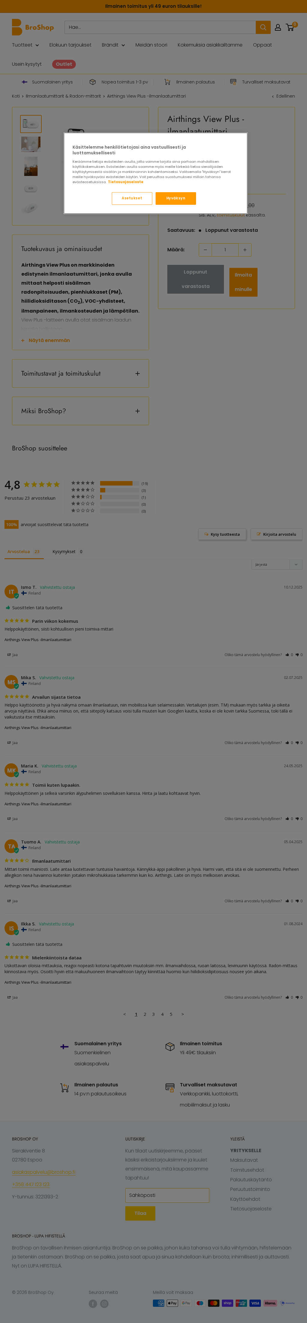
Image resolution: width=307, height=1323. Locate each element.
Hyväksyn (176, 198)
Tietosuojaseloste (125, 182)
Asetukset (132, 198)
